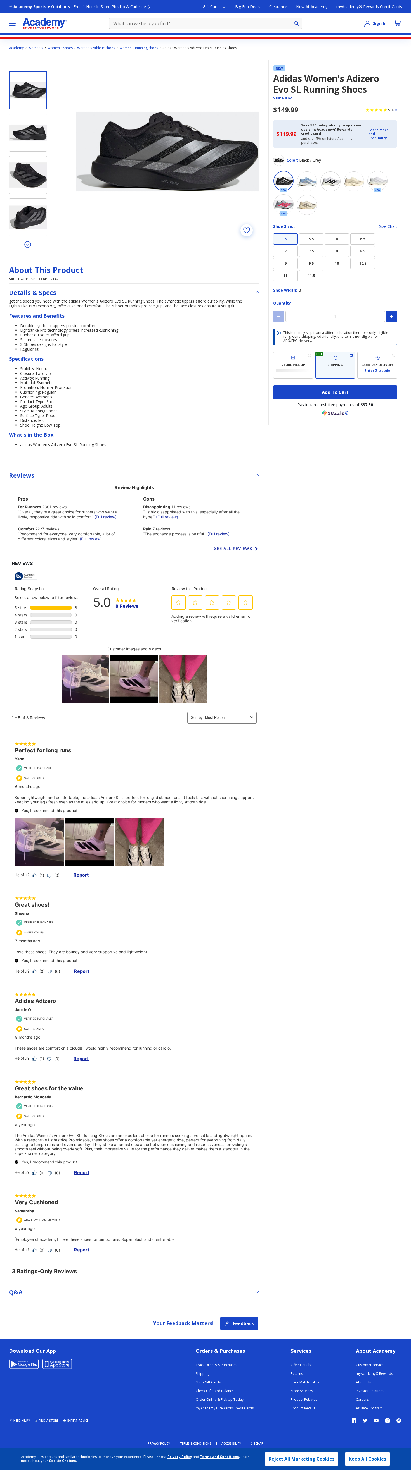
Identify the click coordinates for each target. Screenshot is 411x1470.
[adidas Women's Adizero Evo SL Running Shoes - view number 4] (28, 217)
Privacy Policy (179, 1456)
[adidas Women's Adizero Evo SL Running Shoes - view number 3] (28, 175)
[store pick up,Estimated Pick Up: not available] (293, 365)
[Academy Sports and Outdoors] (44, 23)
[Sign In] (367, 23)
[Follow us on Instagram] (387, 1420)
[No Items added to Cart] (397, 23)
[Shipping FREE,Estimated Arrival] (335, 365)
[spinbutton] (335, 316)
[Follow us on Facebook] (354, 1420)
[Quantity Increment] (391, 316)
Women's (35, 48)
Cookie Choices (62, 1461)
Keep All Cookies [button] (367, 1459)
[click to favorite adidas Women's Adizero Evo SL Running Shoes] (246, 230)
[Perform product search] (296, 23)
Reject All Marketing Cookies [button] (301, 1459)
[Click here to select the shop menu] (12, 23)
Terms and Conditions (219, 1456)
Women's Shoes (60, 48)
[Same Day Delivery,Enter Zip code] (377, 365)
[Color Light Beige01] (307, 205)
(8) (395, 110)
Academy (16, 48)
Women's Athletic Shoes (96, 48)
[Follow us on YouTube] (376, 1420)
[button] (381, 134)
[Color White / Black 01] (330, 181)
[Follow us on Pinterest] (398, 1420)
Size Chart (388, 226)
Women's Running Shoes (138, 48)
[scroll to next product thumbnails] (28, 244)
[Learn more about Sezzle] (335, 413)
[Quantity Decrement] (278, 316)
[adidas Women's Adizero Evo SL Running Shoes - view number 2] (28, 132)
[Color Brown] (354, 181)
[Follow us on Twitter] (365, 1420)
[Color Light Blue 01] (307, 181)
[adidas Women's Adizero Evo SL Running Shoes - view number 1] (28, 90)
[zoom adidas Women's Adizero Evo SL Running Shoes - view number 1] (167, 151)
